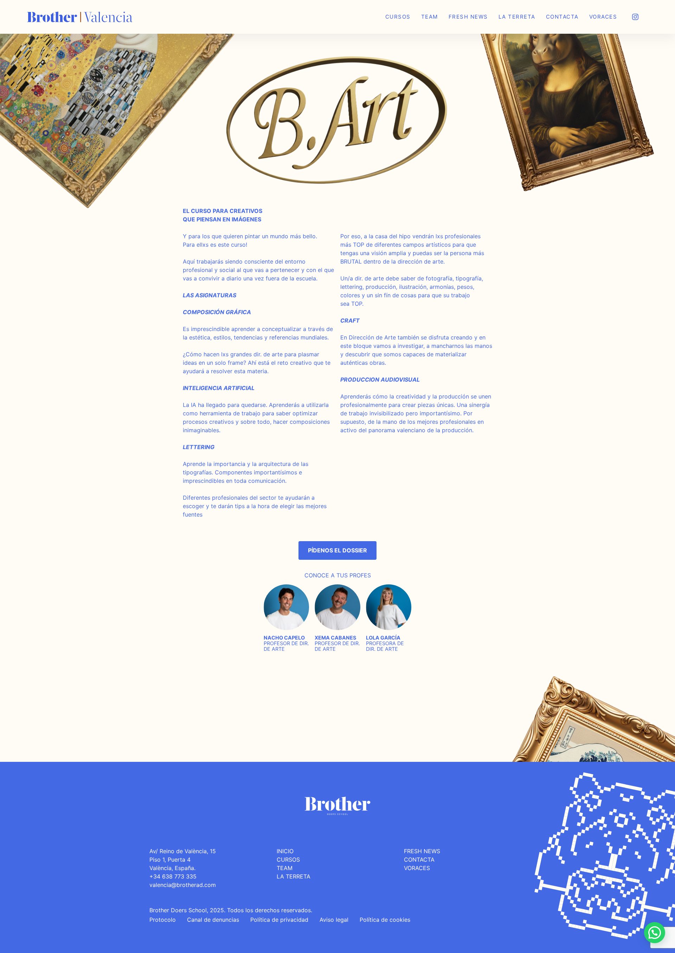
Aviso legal (334, 919)
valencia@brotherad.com (182, 884)
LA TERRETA (293, 876)
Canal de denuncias (213, 919)
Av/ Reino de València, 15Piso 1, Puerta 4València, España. (182, 859)
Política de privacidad (279, 919)
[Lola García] (389, 587)
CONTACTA (419, 859)
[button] (654, 932)
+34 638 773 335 (173, 876)
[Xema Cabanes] (337, 587)
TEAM (284, 867)
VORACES (417, 867)
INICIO (285, 851)
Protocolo (162, 919)
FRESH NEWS (422, 851)
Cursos (288, 859)
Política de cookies (385, 919)
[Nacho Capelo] (286, 587)
